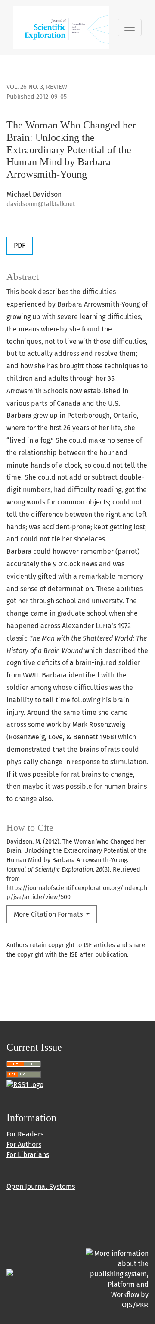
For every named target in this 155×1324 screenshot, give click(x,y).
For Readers (24, 1134)
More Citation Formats (49, 914)
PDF (19, 245)
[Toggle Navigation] (130, 27)
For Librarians (27, 1155)
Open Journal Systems (40, 1186)
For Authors (23, 1144)
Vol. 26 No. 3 (24, 87)
